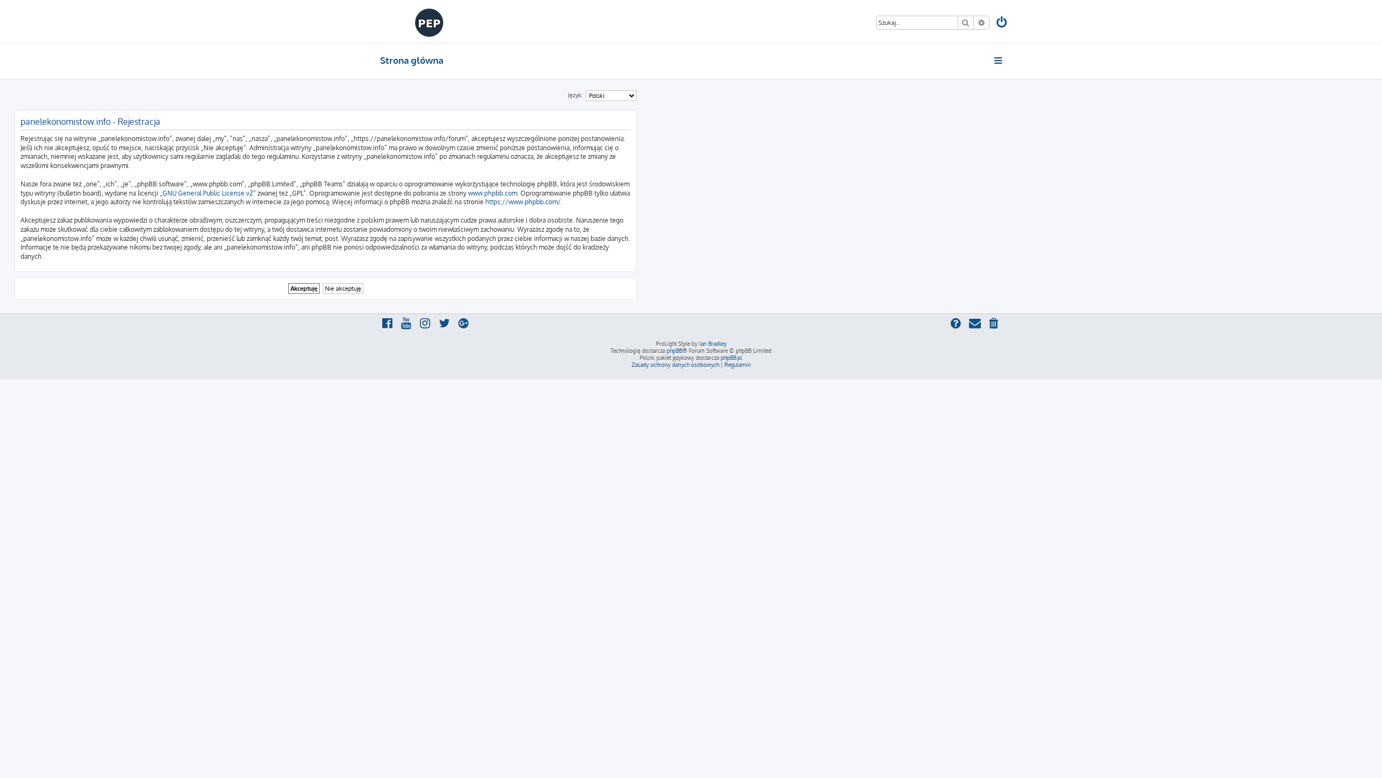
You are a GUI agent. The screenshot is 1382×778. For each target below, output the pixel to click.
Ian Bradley (713, 343)
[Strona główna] (429, 21)
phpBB (674, 350)
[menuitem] (1002, 23)
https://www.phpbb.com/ (523, 202)
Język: (575, 95)
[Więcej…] (999, 60)
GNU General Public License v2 (207, 193)
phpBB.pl (731, 357)
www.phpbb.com (492, 193)
